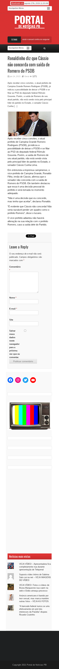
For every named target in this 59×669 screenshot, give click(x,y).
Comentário (15, 268)
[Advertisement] (29, 511)
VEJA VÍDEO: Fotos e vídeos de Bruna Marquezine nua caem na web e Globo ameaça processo (34, 588)
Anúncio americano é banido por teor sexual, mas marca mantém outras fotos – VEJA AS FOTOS (34, 598)
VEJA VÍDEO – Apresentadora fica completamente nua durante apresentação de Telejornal (35, 567)
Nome (12, 298)
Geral (26, 76)
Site (11, 320)
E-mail (13, 309)
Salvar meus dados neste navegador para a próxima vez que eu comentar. (14, 344)
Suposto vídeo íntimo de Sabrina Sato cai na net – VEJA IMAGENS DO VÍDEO (35, 577)
